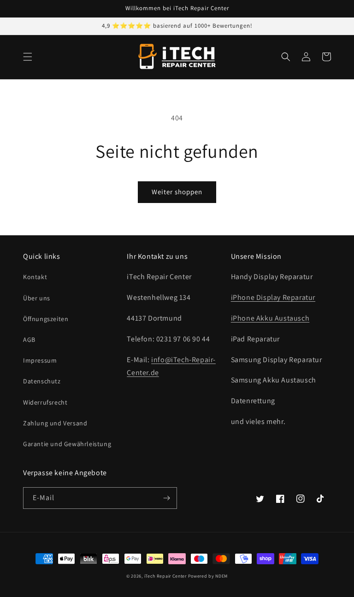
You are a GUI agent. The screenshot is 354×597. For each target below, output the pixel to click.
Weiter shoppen (177, 191)
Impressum (40, 360)
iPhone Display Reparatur (273, 297)
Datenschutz (42, 381)
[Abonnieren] (166, 498)
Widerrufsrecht (45, 402)
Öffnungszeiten (45, 319)
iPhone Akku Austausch (270, 318)
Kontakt (35, 277)
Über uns (36, 298)
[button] (28, 57)
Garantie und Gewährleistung (67, 444)
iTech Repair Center (165, 576)
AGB (29, 339)
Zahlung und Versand (55, 423)
